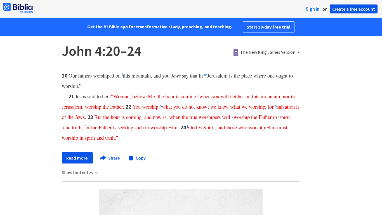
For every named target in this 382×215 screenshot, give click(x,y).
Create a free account (353, 9)
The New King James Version (267, 52)
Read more (77, 158)
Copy (140, 157)
